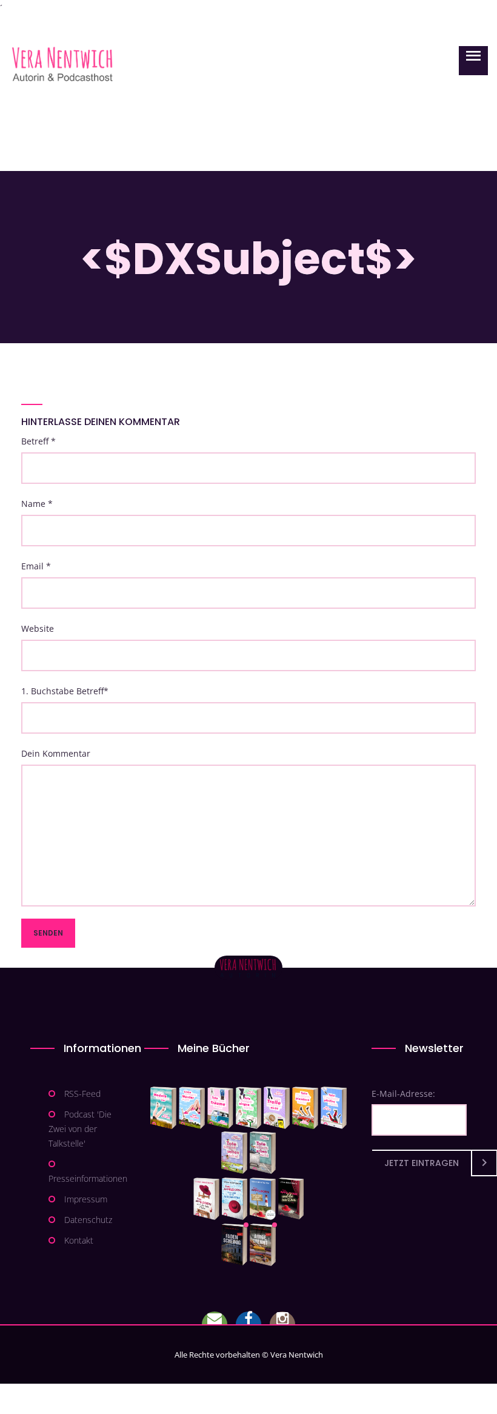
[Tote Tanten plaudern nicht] (305, 1108)
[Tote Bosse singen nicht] (248, 1108)
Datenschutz (88, 1219)
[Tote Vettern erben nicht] (263, 1152)
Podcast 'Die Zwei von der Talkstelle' (80, 1128)
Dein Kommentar (55, 753)
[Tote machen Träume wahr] (220, 1108)
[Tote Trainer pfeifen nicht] (334, 1108)
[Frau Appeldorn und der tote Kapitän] (263, 1199)
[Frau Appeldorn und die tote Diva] (291, 1199)
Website (37, 628)
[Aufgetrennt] (263, 1245)
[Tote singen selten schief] (234, 1152)
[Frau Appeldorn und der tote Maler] (206, 1199)
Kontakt (78, 1240)
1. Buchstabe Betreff (64, 691)
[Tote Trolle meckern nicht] (277, 1108)
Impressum (85, 1199)
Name (37, 503)
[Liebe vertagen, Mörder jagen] (192, 1108)
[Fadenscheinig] (234, 1245)
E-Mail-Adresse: (403, 1093)
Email (36, 566)
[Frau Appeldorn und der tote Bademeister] (235, 1199)
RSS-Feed (82, 1093)
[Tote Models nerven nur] (163, 1108)
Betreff (38, 441)
